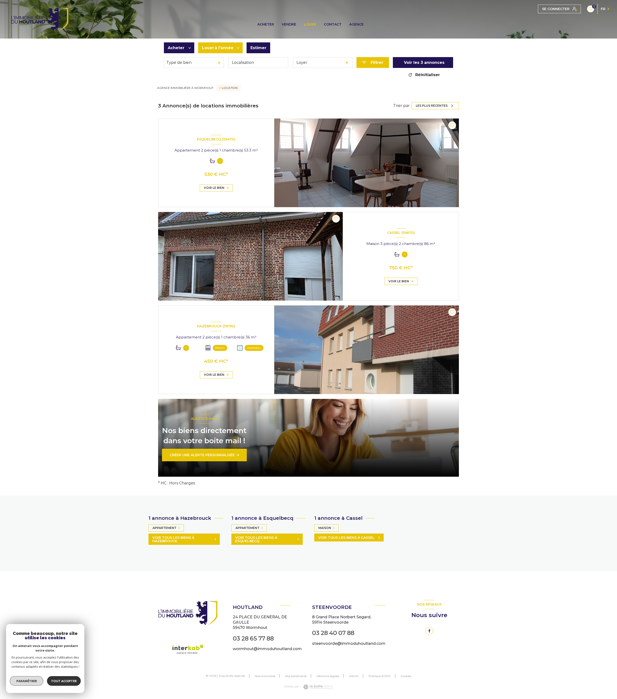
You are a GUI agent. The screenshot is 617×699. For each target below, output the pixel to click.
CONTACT (333, 24)
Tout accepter (64, 681)
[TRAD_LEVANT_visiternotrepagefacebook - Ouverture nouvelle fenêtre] (429, 631)
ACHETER (265, 24)
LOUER (310, 24)
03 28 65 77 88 (253, 638)
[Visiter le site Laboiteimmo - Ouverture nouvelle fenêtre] (317, 687)
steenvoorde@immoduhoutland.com (348, 643)
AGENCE (356, 24)
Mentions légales (327, 676)
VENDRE (289, 24)
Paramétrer (26, 681)
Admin (354, 676)
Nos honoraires (265, 676)
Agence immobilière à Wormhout (185, 88)
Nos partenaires (296, 676)
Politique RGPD (380, 676)
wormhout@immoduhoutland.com (267, 648)
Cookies (406, 676)
